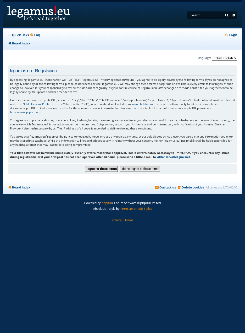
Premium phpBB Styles (136, 208)
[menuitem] (35, 35)
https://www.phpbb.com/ (25, 112)
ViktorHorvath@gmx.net (173, 157)
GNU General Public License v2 (44, 104)
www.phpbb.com (142, 104)
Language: (204, 58)
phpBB (106, 203)
